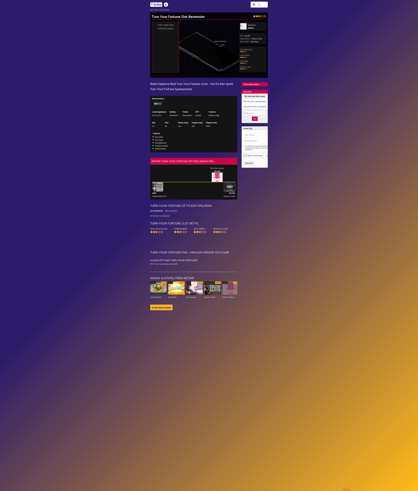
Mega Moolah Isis (159, 196)
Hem (151, 9)
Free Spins (159, 139)
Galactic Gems (229, 196)
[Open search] (265, 4)
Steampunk (187, 115)
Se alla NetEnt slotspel (161, 307)
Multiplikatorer (161, 142)
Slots (155, 9)
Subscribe (249, 163)
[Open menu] (259, 4)
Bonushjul (159, 137)
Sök (254, 119)
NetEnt (251, 27)
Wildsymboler (160, 148)
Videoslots (173, 115)
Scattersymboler (161, 145)
